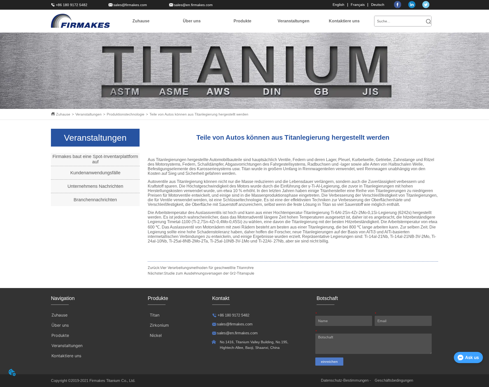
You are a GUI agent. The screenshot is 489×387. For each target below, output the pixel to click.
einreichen (329, 362)
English (338, 5)
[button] (192, 21)
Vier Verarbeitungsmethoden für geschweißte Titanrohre (207, 267)
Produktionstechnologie (125, 114)
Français (358, 5)
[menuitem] (191, 21)
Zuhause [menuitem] (141, 21)
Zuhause (63, 114)
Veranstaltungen (88, 114)
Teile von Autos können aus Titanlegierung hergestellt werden (199, 114)
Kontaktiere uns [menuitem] (344, 21)
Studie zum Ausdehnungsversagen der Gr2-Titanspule (209, 273)
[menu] (243, 21)
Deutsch (377, 5)
